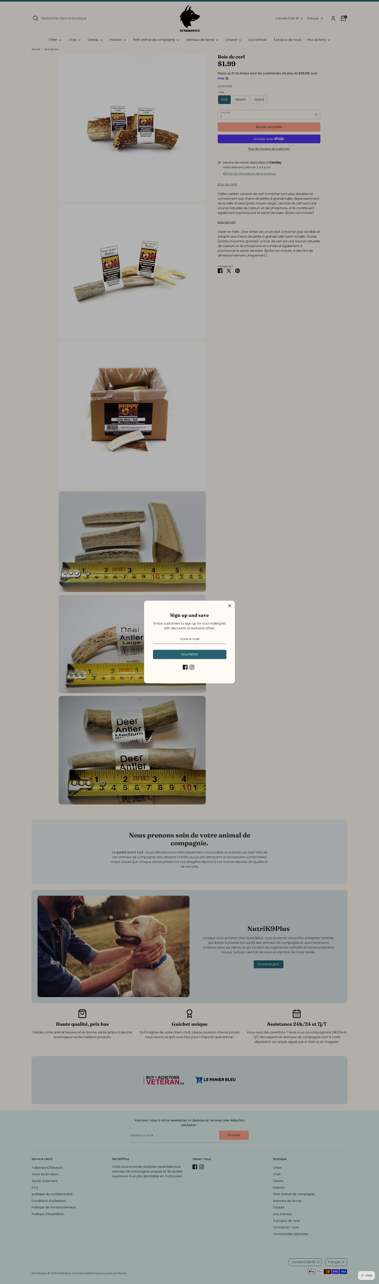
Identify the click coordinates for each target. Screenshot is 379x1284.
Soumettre (190, 654)
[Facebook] (185, 667)
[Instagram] (192, 667)
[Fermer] (229, 605)
